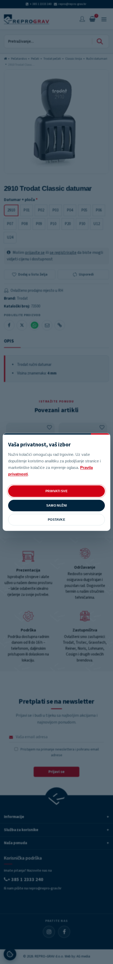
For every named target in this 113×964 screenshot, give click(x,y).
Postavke (56, 520)
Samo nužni (56, 505)
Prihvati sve (56, 491)
